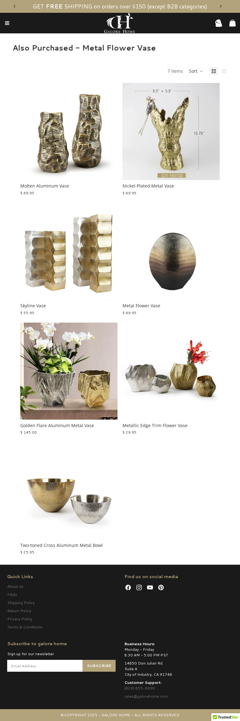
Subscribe (99, 665)
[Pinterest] (161, 587)
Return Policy (19, 610)
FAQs (12, 594)
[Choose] (107, 170)
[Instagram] (139, 587)
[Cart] (232, 23)
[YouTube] (150, 587)
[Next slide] (221, 6)
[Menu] (7, 23)
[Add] (210, 170)
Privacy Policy (19, 618)
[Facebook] (128, 587)
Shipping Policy (21, 602)
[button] (196, 71)
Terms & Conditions (24, 627)
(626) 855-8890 (139, 688)
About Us (15, 586)
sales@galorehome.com (146, 696)
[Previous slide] (15, 6)
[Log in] (219, 23)
